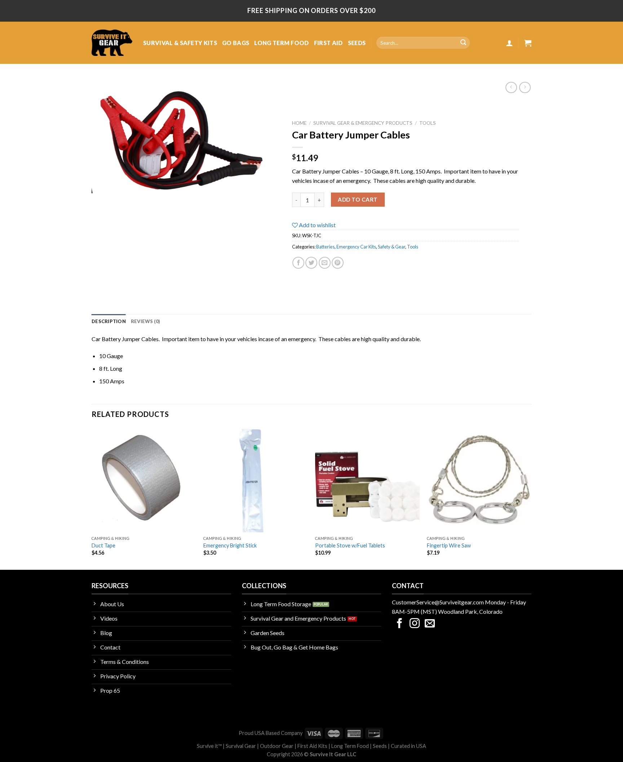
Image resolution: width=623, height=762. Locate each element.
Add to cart (357, 199)
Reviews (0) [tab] (145, 321)
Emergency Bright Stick (230, 545)
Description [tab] (109, 321)
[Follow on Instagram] (415, 624)
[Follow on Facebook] (399, 624)
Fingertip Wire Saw (449, 545)
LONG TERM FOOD (281, 42)
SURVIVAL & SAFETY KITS (180, 42)
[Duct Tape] (144, 479)
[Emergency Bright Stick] (255, 479)
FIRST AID (328, 42)
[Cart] (527, 43)
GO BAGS (235, 42)
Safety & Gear (391, 247)
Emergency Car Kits (356, 247)
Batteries (325, 247)
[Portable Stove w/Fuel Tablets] (367, 479)
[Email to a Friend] (325, 263)
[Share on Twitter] (311, 263)
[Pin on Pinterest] (338, 263)
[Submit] (463, 43)
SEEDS (357, 42)
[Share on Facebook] (298, 263)
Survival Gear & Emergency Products (362, 123)
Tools (427, 123)
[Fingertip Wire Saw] (479, 479)
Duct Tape (103, 545)
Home (299, 123)
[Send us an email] (430, 624)
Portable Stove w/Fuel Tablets (350, 545)
